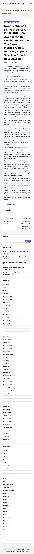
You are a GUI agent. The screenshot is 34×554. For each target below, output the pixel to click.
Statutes (5, 533)
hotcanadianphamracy (13, 3)
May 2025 (6, 314)
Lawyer (5, 511)
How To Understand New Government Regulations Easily (14, 273)
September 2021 (7, 427)
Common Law (7, 466)
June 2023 (6, 363)
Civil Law (5, 463)
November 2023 (7, 348)
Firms (4, 478)
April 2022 (6, 406)
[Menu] (31, 3)
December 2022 (7, 381)
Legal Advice (6, 517)
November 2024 (7, 327)
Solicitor (5, 527)
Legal (4, 514)
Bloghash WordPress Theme (19, 551)
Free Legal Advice (8, 484)
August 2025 (6, 305)
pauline (9, 210)
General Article (7, 487)
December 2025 (7, 296)
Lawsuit (5, 508)
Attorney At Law (7, 456)
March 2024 (6, 336)
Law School (6, 505)
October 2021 (7, 424)
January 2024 (7, 342)
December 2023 (7, 345)
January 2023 (7, 378)
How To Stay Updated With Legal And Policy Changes (16, 252)
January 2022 (7, 415)
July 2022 (6, 397)
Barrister (5, 460)
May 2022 (6, 403)
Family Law (6, 472)
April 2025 (6, 317)
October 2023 (7, 351)
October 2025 (7, 302)
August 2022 (6, 394)
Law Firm (5, 499)
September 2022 (8, 391)
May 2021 (6, 439)
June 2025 (6, 311)
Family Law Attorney (11, 22)
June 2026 (6, 287)
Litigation (6, 520)
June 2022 (6, 400)
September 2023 (8, 354)
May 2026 (6, 290)
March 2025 (6, 321)
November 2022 (7, 385)
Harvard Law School (8, 490)
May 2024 (6, 330)
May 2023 (6, 366)
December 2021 (7, 418)
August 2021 (6, 430)
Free (4, 481)
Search (5, 236)
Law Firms (6, 502)
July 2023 (6, 360)
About (5, 450)
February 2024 (7, 339)
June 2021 (6, 436)
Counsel (5, 469)
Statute (5, 530)
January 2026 (7, 293)
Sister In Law (6, 524)
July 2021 (5, 433)
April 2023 (6, 369)
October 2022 (7, 388)
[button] (9, 213)
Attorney (5, 453)
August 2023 (6, 357)
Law (4, 493)
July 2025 (6, 308)
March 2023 (6, 372)
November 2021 (7, 421)
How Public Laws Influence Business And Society (15, 257)
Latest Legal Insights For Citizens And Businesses (14, 262)
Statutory (6, 536)
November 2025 (7, 299)
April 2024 (6, 333)
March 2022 (6, 409)
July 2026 (6, 284)
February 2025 (7, 324)
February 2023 (7, 375)
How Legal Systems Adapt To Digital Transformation (14, 268)
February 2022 (7, 412)
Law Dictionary (7, 496)
